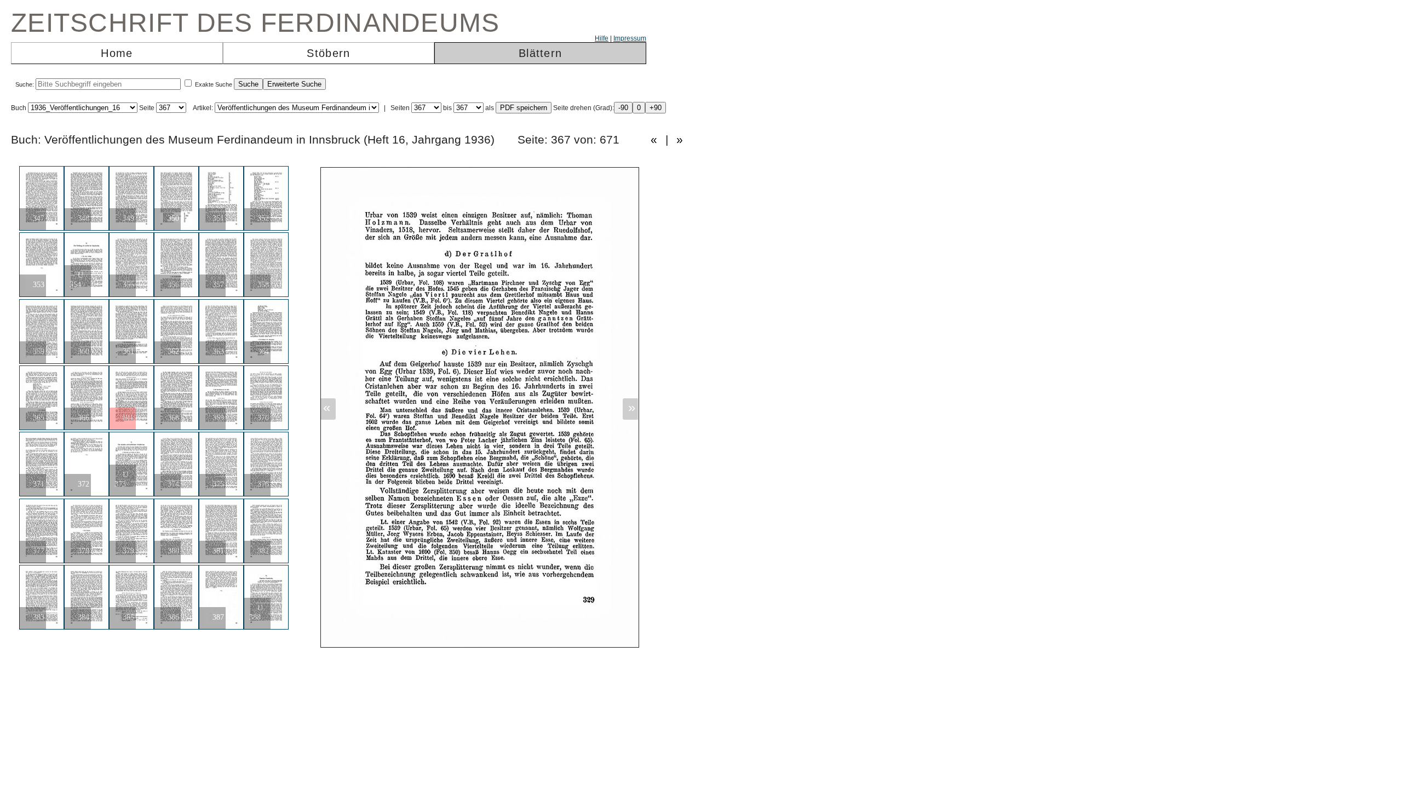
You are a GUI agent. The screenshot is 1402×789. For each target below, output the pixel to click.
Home (117, 53)
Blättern (540, 53)
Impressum (629, 38)
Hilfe (601, 38)
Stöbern (328, 53)
